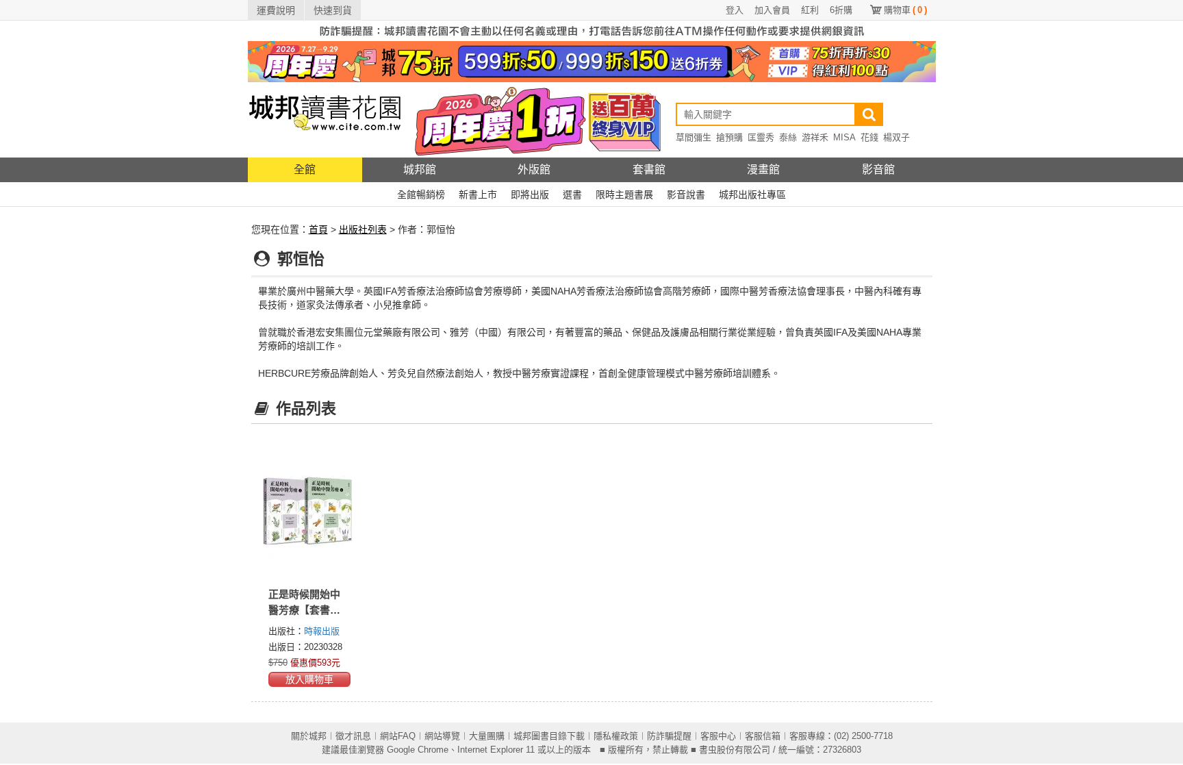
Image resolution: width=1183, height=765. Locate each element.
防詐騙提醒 (669, 736)
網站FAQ (398, 736)
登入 (734, 10)
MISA (844, 137)
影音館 (878, 169)
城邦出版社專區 (752, 194)
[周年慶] (592, 60)
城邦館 (419, 169)
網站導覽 (442, 736)
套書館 (649, 169)
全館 (305, 169)
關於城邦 (309, 736)
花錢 (869, 137)
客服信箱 (762, 736)
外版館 (534, 169)
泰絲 (788, 137)
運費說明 (276, 10)
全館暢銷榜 (421, 194)
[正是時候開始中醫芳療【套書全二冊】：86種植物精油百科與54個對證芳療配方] (308, 510)
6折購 (841, 10)
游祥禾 (815, 137)
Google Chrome (417, 749)
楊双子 (896, 137)
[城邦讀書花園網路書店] (325, 119)
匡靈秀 (761, 137)
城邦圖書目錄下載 (549, 736)
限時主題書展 (624, 194)
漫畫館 (763, 169)
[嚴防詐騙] (592, 30)
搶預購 (729, 137)
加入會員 (772, 10)
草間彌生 (693, 137)
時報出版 (322, 631)
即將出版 (530, 194)
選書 (572, 194)
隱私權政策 (616, 736)
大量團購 (487, 736)
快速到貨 (333, 10)
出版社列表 (363, 229)
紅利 (810, 10)
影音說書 (686, 194)
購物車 (905, 10)
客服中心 (718, 736)
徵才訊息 (353, 736)
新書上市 (478, 194)
